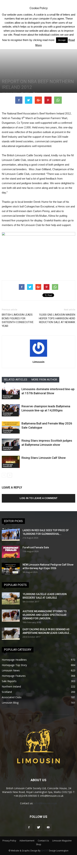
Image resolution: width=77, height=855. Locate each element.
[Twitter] (38, 827)
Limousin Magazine (62, 840)
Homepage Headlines (8, 465)
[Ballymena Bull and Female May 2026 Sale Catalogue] (11, 427)
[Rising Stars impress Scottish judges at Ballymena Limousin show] (11, 445)
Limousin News (11, 670)
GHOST (44, 850)
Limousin (38, 361)
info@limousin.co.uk (45, 803)
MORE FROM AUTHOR (44, 379)
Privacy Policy (9, 840)
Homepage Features (8, 397)
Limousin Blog (10, 702)
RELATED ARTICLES (15, 379)
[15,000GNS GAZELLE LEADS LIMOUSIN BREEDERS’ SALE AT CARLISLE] (11, 598)
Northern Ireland (11, 686)
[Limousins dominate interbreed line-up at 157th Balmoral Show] (11, 393)
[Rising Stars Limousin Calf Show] (11, 462)
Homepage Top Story (14, 665)
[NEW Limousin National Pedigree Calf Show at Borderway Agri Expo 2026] (11, 569)
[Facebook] (28, 827)
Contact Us (43, 840)
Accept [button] (62, 40)
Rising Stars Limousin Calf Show (43, 458)
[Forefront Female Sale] (11, 552)
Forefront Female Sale (36, 547)
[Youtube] (48, 827)
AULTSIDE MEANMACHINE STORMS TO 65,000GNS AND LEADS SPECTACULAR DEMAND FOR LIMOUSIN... (45, 615)
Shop (38, 844)
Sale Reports (9, 681)
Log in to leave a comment (38, 498)
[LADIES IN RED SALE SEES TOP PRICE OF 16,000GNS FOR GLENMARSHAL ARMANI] (11, 535)
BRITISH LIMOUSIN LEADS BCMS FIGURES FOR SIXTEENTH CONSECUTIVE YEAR (17, 320)
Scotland (7, 692)
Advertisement (27, 840)
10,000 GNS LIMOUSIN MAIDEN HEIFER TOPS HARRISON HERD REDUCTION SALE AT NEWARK (57, 318)
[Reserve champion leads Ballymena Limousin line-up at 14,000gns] (11, 410)
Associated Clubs (11, 697)
